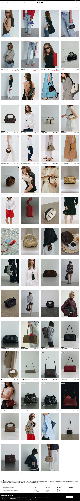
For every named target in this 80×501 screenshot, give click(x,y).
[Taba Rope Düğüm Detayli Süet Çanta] (70, 148)
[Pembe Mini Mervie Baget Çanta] (30, 54)
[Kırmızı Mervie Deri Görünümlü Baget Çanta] (50, 54)
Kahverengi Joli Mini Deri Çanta (4, 132)
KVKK (57, 491)
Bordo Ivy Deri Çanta (63, 410)
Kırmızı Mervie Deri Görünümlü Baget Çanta (45, 69)
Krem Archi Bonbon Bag (63, 132)
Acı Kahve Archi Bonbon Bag (44, 132)
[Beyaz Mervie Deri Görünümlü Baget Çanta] (30, 148)
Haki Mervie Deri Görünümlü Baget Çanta (25, 379)
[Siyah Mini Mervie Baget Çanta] (70, 23)
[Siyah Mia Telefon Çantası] (70, 303)
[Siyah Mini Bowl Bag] (50, 303)
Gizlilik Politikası (58, 490)
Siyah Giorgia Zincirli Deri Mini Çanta (45, 410)
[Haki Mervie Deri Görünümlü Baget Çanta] (30, 364)
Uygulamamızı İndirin (59, 489)
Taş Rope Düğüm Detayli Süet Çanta (25, 194)
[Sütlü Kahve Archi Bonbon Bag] (10, 179)
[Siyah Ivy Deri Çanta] (30, 457)
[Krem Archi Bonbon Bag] (70, 118)
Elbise (68, 491)
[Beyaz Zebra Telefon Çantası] (10, 272)
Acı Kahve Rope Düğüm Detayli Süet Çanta (6, 163)
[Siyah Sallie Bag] (70, 426)
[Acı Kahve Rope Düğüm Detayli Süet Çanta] (10, 148)
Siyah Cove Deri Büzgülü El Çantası (5, 348)
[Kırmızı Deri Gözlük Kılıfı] (10, 241)
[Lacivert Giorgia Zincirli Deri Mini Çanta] (50, 426)
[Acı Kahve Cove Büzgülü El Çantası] (50, 272)
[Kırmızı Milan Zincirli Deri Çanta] (70, 364)
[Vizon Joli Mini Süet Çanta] (30, 241)
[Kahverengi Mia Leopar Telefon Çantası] (50, 241)
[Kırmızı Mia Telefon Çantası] (30, 210)
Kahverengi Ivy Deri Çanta (44, 379)
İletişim (46, 489)
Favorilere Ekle (18, 10)
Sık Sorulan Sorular (48, 490)
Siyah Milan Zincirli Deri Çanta (64, 348)
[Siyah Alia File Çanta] (70, 54)
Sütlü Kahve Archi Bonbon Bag (4, 194)
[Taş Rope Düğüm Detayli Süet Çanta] (30, 179)
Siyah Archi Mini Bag (3, 317)
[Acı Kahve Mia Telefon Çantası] (30, 334)
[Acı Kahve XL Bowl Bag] (30, 303)
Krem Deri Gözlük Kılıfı (23, 132)
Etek (68, 490)
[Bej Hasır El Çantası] (70, 179)
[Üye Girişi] (76, 2)
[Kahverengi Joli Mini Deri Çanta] (10, 118)
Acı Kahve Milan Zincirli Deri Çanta (44, 348)
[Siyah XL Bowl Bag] (70, 272)
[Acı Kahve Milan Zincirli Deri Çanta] (50, 334)
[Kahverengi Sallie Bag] (10, 457)
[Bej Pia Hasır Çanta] (10, 364)
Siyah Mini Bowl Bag (43, 317)
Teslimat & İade (47, 491)
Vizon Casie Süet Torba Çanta (44, 163)
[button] (3, 131)
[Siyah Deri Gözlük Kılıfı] (30, 272)
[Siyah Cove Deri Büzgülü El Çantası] (10, 334)
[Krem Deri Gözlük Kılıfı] (30, 118)
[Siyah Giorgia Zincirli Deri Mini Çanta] (50, 395)
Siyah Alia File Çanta (63, 69)
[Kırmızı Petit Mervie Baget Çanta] (10, 86)
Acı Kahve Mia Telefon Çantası (24, 348)
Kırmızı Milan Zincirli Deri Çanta (64, 379)
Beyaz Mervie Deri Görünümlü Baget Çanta (25, 163)
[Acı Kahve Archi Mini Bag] (50, 179)
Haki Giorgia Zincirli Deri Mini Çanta (25, 410)
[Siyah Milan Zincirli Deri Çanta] (70, 334)
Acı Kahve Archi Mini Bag (43, 194)
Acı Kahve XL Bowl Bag (23, 317)
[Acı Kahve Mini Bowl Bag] (70, 241)
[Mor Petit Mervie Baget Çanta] (30, 23)
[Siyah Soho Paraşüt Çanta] (50, 23)
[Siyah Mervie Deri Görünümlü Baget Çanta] (30, 86)
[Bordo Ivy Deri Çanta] (70, 395)
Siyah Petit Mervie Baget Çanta (4, 69)
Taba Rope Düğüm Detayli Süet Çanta (65, 163)
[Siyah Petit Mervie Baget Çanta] (10, 54)
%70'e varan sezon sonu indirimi (40, 0)
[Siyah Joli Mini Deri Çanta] (70, 210)
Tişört (68, 489)
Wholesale (36, 490)
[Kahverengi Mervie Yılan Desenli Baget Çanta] (30, 426)
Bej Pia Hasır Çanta (3, 379)
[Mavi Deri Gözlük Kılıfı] (10, 210)
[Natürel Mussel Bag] (70, 86)
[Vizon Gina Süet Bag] (10, 426)
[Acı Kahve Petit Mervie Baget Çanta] (10, 23)
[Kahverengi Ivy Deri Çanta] (50, 364)
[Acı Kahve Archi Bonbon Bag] (50, 118)
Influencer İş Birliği (37, 491)
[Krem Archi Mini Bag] (50, 210)
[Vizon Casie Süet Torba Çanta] (50, 148)
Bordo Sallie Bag (3, 410)
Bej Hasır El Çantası (63, 194)
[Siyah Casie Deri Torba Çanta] (50, 86)
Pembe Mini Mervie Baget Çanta (24, 69)
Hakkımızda (36, 489)
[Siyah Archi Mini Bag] (10, 303)
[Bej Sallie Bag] (50, 457)
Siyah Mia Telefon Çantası (63, 317)
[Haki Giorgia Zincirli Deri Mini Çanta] (30, 395)
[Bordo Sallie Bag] (10, 395)
